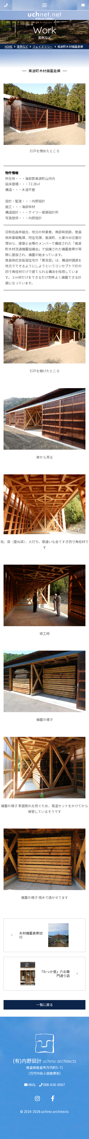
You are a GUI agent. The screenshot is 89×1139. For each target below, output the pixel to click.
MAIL (32, 1084)
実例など (22, 46)
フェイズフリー (42, 46)
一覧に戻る (44, 1004)
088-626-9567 (53, 1084)
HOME (9, 46)
